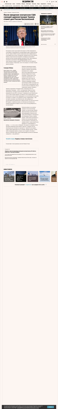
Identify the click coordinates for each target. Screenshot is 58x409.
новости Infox (8, 169)
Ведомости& (26, 5)
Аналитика (32, 5)
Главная (5, 12)
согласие (21, 406)
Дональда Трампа (23, 59)
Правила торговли (8, 5)
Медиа (38, 3)
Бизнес (14, 3)
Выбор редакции (7, 9)
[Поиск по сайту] (49, 1)
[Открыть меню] (56, 1)
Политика (49, 3)
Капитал (36, 5)
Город (22, 5)
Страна (40, 5)
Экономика (18, 3)
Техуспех (52, 5)
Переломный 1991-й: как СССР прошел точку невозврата (21, 9)
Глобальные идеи (8, 3)
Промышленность (46, 5)
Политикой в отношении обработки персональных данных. (28, 407)
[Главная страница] (27, 2)
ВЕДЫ (3, 5)
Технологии (34, 3)
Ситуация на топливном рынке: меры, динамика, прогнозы (44, 9)
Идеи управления (16, 5)
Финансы (23, 3)
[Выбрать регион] (47, 1)
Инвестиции (28, 3)
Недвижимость (43, 3)
